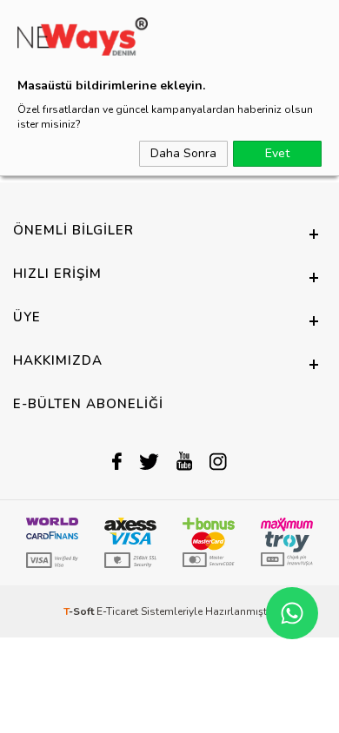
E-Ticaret (117, 611)
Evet (277, 153)
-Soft (79, 611)
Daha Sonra (183, 153)
